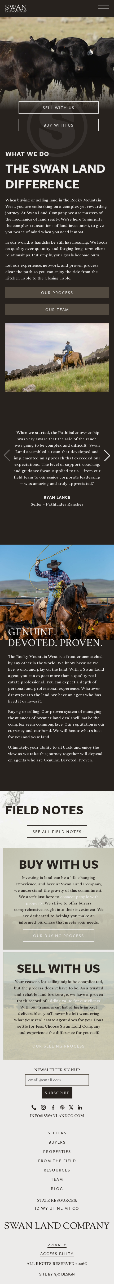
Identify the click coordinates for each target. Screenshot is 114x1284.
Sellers (57, 1133)
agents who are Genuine (36, 760)
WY (44, 1208)
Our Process (57, 292)
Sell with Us (58, 107)
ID (37, 1208)
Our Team (57, 309)
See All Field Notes (57, 831)
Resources (57, 1170)
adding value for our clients (73, 1001)
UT (53, 1208)
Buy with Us (58, 125)
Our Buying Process (58, 935)
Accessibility (57, 1253)
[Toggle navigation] (82, 8)
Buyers (57, 1142)
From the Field (57, 1161)
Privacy (57, 1245)
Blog (57, 1188)
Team (57, 1179)
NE (60, 1208)
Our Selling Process (58, 1046)
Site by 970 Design (57, 1274)
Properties (57, 1151)
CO (75, 1208)
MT (67, 1208)
